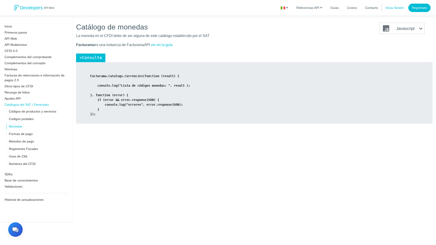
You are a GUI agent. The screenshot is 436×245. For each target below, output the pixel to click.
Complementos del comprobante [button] (28, 57)
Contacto (371, 8)
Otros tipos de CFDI (19, 86)
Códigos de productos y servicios (32, 111)
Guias (334, 8)
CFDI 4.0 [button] (11, 51)
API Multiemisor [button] (16, 45)
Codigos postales (21, 119)
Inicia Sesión (395, 8)
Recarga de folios (17, 92)
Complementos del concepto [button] (25, 63)
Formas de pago (21, 134)
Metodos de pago (21, 141)
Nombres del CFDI (22, 164)
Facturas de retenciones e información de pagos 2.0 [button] (34, 78)
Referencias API (308, 8)
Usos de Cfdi (18, 156)
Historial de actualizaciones (24, 199)
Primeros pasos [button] (16, 32)
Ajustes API (13, 98)
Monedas (15, 126)
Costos (352, 8)
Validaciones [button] (13, 186)
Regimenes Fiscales (23, 149)
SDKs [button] (8, 174)
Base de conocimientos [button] (21, 180)
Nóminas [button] (11, 69)
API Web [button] (11, 38)
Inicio (8, 26)
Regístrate (419, 8)
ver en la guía (162, 45)
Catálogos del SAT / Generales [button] (27, 104)
